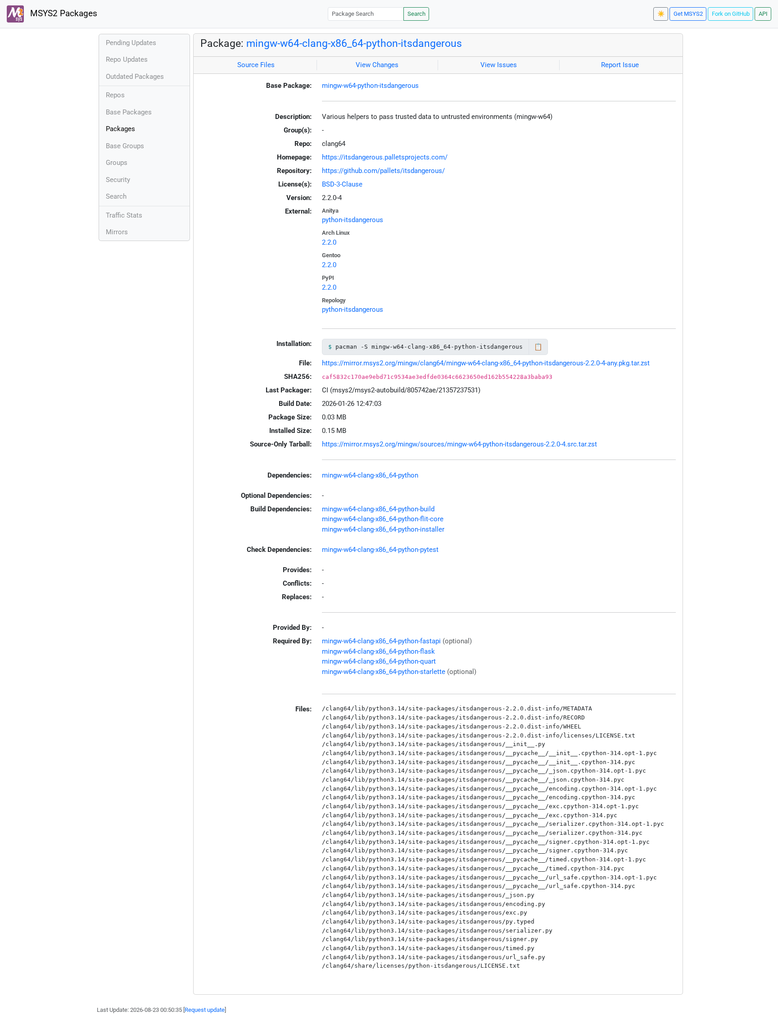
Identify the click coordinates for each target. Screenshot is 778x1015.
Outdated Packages (135, 77)
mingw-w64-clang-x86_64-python (370, 475)
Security (118, 180)
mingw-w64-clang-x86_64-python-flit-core (382, 519)
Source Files (256, 65)
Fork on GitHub (731, 13)
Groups (116, 163)
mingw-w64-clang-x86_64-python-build (378, 509)
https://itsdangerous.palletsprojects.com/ (385, 157)
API (763, 13)
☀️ (661, 13)
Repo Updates (127, 59)
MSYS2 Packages (62, 13)
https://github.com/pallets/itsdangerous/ (383, 171)
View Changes (377, 65)
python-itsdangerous (352, 220)
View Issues (498, 65)
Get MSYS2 (688, 13)
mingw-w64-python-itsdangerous (370, 86)
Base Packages (129, 112)
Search (416, 13)
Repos (115, 95)
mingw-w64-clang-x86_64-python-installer (383, 529)
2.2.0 (329, 242)
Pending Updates (131, 43)
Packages (120, 129)
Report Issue (620, 65)
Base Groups (125, 146)
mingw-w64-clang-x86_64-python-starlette (383, 672)
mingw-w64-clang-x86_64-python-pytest (380, 550)
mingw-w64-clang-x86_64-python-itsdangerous (354, 43)
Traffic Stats (124, 215)
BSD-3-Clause (342, 184)
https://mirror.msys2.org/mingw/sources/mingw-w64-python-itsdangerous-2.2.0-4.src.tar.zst (459, 444)
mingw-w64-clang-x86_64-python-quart (379, 661)
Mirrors (117, 232)
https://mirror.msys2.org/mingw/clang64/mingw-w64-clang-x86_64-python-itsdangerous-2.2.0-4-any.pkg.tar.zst (486, 363)
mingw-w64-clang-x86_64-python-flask (378, 651)
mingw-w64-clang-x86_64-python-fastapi (381, 641)
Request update (205, 1009)
